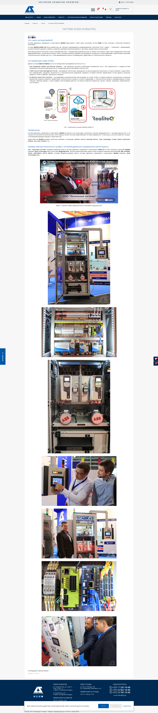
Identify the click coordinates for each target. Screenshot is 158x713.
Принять (103, 706)
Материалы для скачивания (77, 17)
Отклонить (115, 706)
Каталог (30, 17)
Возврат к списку (33, 673)
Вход (122, 2)
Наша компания (49, 17)
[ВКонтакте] (29, 37)
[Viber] (35, 37)
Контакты (117, 17)
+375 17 (121, 687)
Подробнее (127, 706)
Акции (38, 17)
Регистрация (129, 2)
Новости (61, 17)
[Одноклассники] (31, 37)
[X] (33, 37)
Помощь (109, 17)
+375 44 (121, 689)
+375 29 (121, 692)
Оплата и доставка (96, 17)
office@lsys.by (122, 695)
